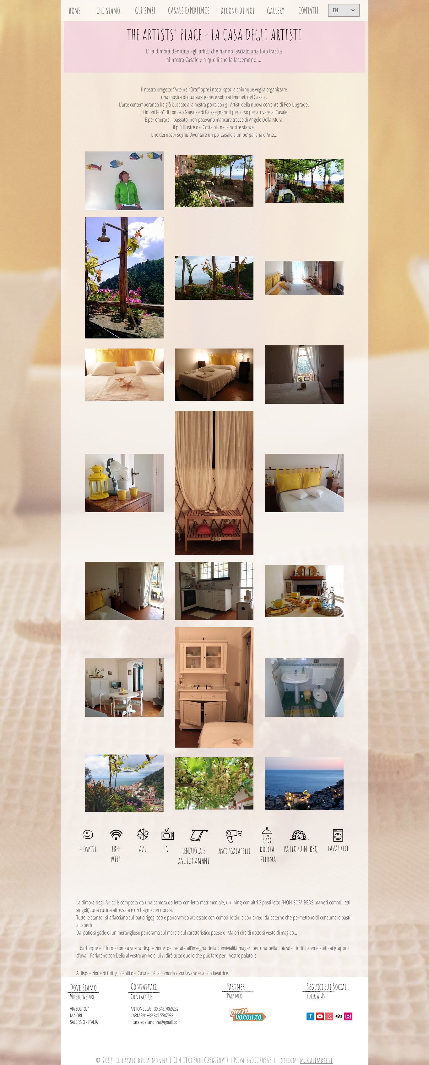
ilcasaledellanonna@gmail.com (156, 1021)
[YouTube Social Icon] (320, 1016)
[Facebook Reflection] (310, 1016)
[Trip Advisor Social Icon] (339, 1016)
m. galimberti (316, 1060)
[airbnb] (329, 1016)
